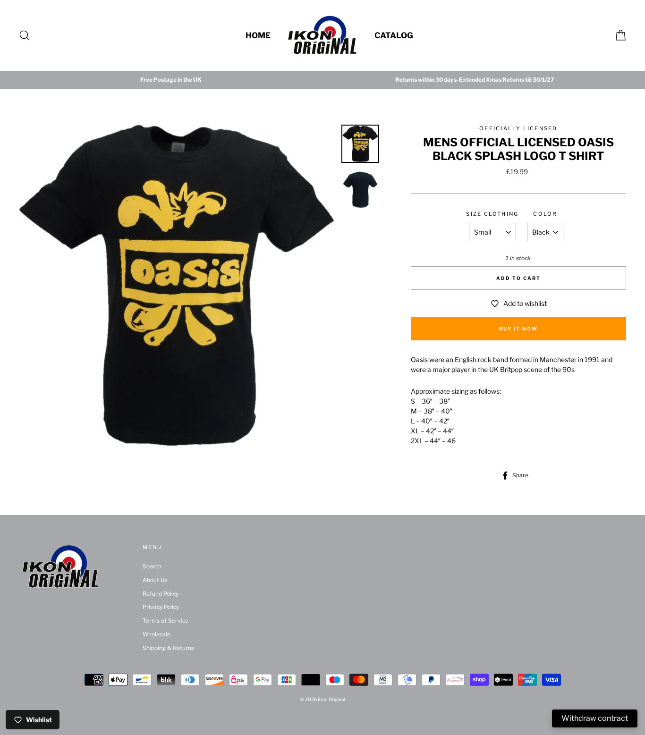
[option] (170, 80)
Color (545, 214)
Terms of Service (165, 620)
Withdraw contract (594, 718)
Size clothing (492, 214)
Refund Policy (160, 594)
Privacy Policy (161, 607)
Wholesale (156, 634)
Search (152, 566)
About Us (155, 580)
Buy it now (518, 328)
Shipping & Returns (168, 648)
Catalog (393, 35)
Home (258, 35)
